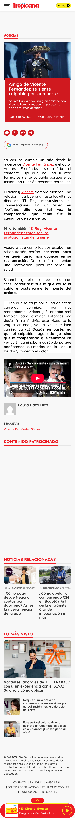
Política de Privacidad (23, 787)
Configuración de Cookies (39, 792)
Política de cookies (55, 787)
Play (67, 811)
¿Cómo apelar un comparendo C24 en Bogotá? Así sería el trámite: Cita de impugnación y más (54, 605)
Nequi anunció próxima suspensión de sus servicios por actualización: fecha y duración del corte (45, 704)
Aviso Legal (54, 782)
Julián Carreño (13, 588)
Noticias (11, 35)
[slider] (37, 803)
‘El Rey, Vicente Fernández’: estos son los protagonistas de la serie (30, 232)
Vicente (27, 192)
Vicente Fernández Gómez (22, 429)
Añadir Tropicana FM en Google (29, 144)
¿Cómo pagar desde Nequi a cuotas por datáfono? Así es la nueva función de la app (19, 603)
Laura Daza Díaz (20, 117)
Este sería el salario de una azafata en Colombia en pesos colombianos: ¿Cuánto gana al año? (44, 727)
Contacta (20, 782)
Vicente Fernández (37, 164)
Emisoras (36, 782)
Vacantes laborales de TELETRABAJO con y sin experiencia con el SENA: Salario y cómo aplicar (37, 686)
